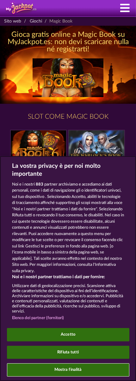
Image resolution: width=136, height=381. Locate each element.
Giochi (36, 21)
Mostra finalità (68, 370)
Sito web (12, 21)
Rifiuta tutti (68, 352)
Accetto (68, 334)
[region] (68, 268)
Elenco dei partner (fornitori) (38, 318)
